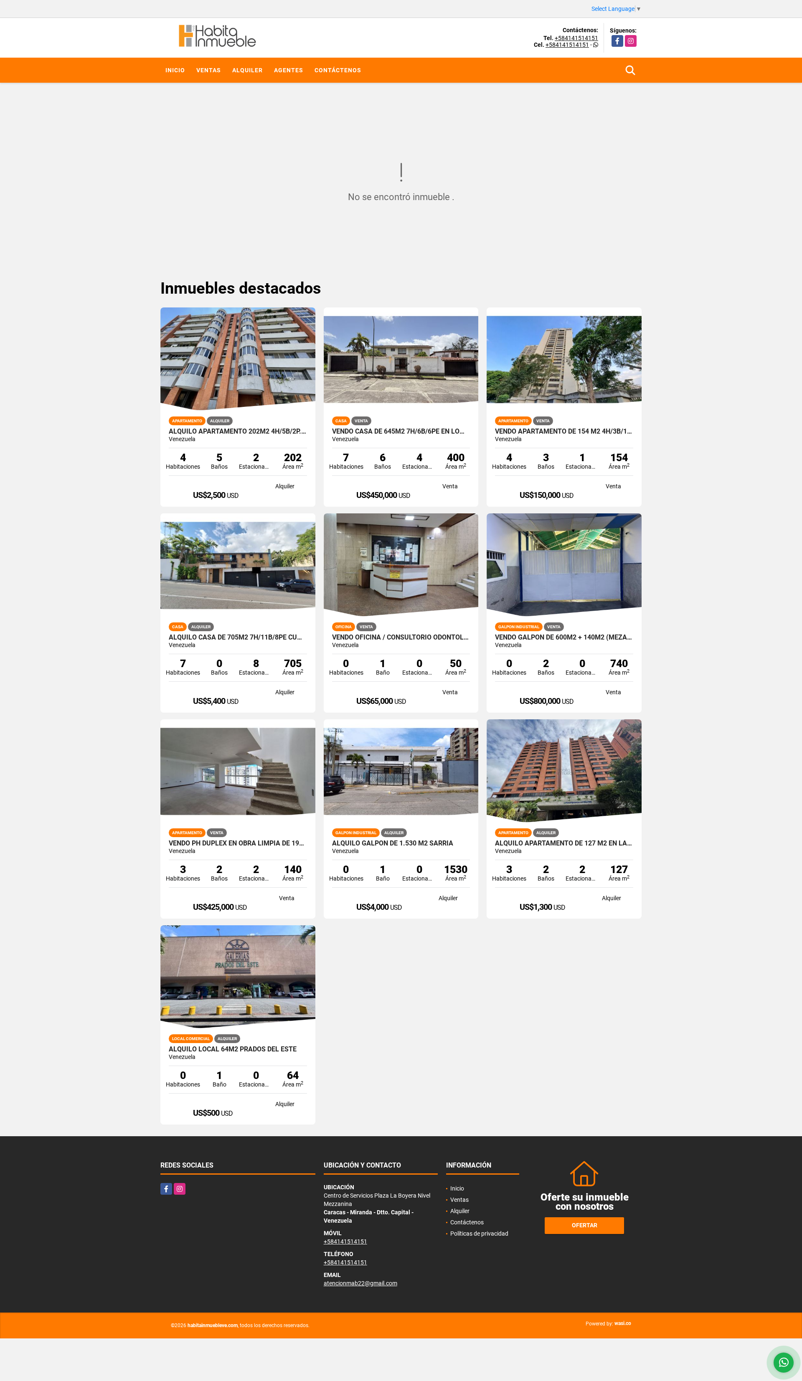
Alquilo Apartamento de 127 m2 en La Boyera (564, 843)
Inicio (175, 70)
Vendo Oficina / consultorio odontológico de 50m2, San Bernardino (401, 637)
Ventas (208, 70)
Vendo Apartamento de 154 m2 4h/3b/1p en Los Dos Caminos (564, 431)
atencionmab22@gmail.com (360, 1283)
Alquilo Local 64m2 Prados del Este (233, 1049)
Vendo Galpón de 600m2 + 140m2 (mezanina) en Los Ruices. (564, 637)
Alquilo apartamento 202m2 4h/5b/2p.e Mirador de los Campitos (238, 431)
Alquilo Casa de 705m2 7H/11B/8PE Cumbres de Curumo (238, 637)
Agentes (288, 70)
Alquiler (247, 70)
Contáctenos (338, 70)
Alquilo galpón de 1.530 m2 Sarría (392, 843)
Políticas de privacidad (479, 1233)
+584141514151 (576, 38)
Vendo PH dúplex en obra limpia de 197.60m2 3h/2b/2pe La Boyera (238, 843)
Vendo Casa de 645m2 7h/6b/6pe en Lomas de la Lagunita (401, 431)
